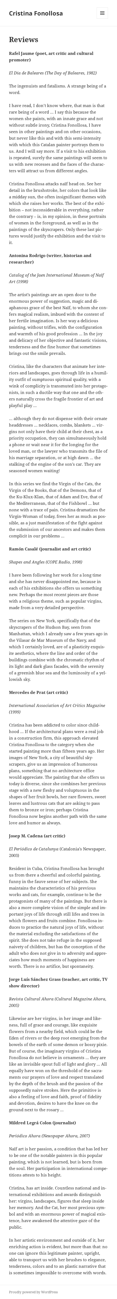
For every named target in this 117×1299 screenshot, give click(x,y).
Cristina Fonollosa (36, 13)
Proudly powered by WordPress (33, 1292)
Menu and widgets (102, 18)
